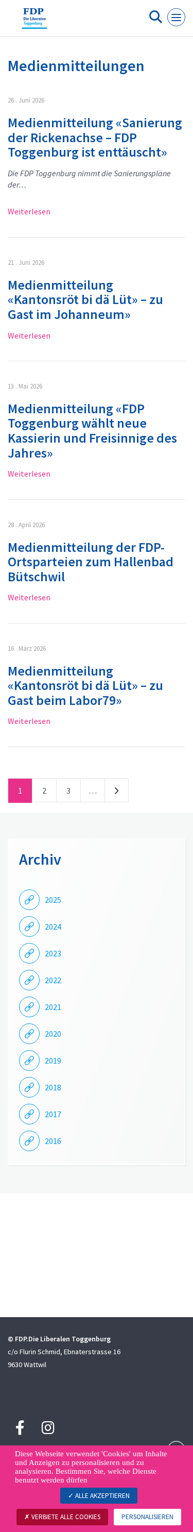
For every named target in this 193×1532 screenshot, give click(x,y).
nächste (116, 792)
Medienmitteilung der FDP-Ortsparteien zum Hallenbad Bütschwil (90, 561)
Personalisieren (147, 1516)
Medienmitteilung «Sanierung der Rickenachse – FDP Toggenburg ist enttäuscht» (95, 137)
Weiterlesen (29, 211)
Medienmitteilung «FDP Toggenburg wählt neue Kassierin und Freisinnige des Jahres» (92, 430)
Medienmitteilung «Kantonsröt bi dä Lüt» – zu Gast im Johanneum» (85, 299)
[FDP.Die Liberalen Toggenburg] (34, 22)
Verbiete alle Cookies (65, 1516)
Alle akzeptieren (102, 1495)
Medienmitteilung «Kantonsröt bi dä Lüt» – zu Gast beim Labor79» (85, 685)
